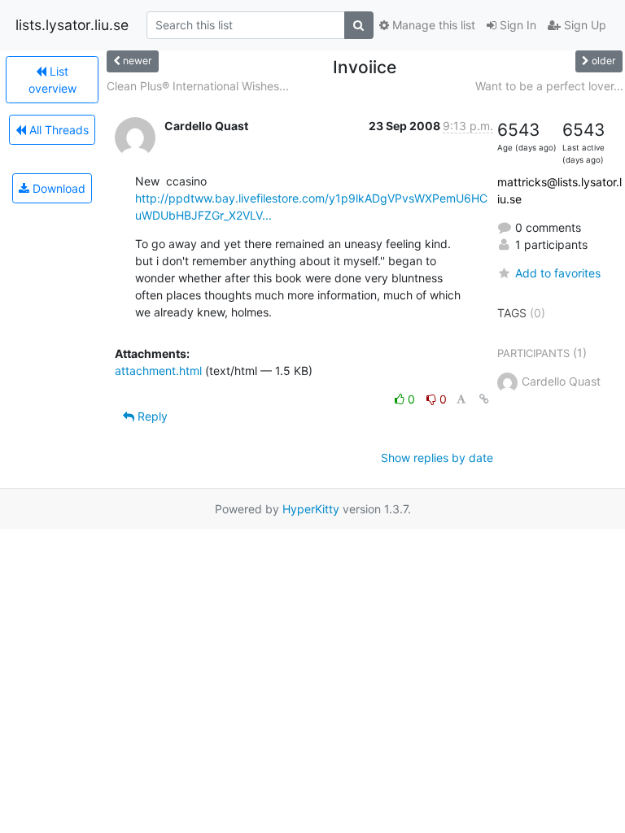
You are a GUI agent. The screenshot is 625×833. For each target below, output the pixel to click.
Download (57, 188)
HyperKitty (310, 509)
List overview (52, 79)
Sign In (516, 25)
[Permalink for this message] (484, 399)
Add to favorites (558, 273)
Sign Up (583, 25)
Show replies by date (437, 457)
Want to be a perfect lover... (549, 86)
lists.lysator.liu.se (72, 24)
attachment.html (158, 370)
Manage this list (432, 25)
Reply (151, 416)
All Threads (57, 130)
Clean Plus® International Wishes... (198, 86)
